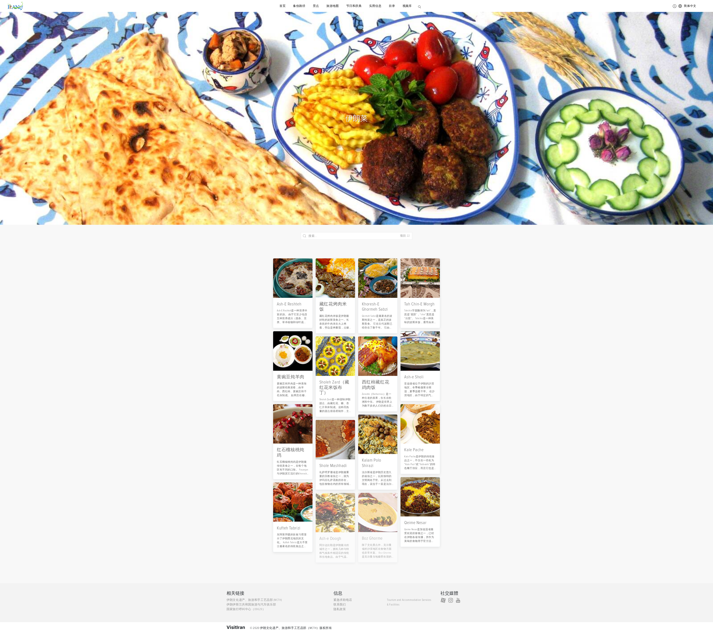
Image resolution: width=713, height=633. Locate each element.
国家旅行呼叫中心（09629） (246, 609)
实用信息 (375, 6)
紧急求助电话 (342, 600)
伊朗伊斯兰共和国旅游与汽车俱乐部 (251, 604)
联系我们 (339, 604)
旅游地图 (332, 6)
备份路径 (299, 6)
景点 (316, 6)
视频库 (407, 6)
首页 (282, 6)
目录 (392, 6)
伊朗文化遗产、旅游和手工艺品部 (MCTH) (254, 600)
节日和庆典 (354, 6)
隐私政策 (339, 609)
